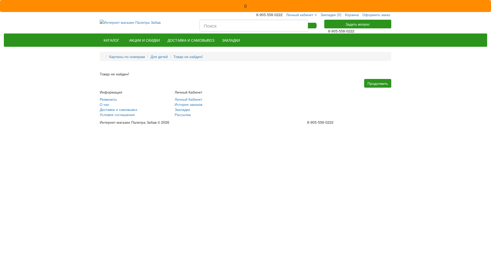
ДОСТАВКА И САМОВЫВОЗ (191, 40)
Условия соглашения (117, 114)
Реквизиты (108, 99)
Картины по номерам (127, 56)
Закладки (182, 109)
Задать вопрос (357, 24)
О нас (104, 104)
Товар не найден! (188, 56)
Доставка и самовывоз (118, 109)
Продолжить (377, 83)
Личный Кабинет (188, 99)
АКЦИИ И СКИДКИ (144, 40)
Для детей (159, 56)
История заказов (188, 104)
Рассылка (183, 114)
